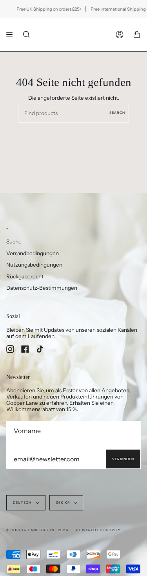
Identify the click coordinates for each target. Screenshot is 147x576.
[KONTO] (119, 34)
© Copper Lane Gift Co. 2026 (37, 530)
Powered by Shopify (98, 530)
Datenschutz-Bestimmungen (41, 288)
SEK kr (63, 503)
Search (117, 113)
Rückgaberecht (25, 276)
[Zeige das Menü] (12, 34)
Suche (14, 241)
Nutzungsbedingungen (34, 264)
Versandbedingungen (32, 253)
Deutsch (23, 503)
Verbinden (123, 459)
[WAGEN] (137, 34)
